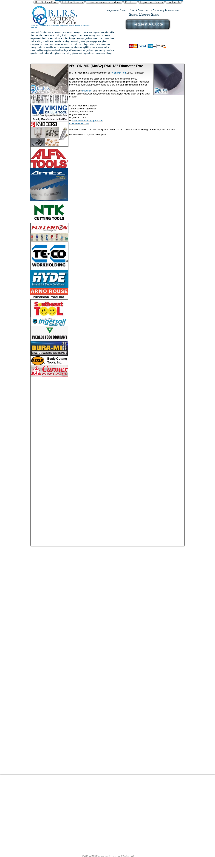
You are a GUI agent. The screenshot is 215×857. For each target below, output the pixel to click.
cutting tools (94, 35)
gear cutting (100, 50)
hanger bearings (76, 38)
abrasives (56, 32)
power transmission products (68, 44)
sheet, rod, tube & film (57, 38)
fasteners (106, 35)
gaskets (88, 38)
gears (96, 38)
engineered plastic (39, 38)
